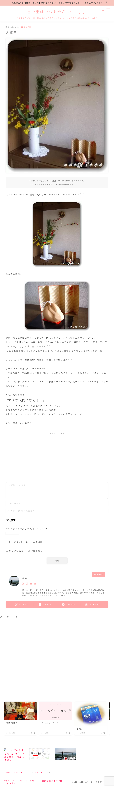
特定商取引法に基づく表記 (52, 781)
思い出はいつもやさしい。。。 (57, 12)
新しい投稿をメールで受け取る (26, 550)
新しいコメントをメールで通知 (26, 541)
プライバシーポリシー (27, 781)
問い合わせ (11, 783)
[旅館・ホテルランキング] (65, 754)
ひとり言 (27, 27)
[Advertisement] (57, 456)
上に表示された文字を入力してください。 (28, 528)
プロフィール (9, 781)
